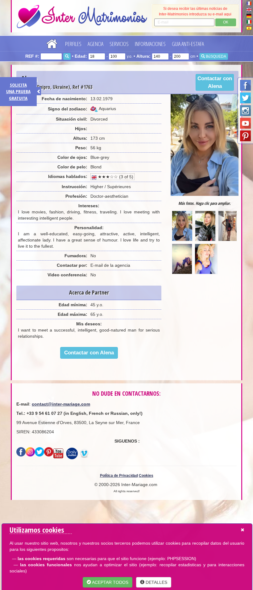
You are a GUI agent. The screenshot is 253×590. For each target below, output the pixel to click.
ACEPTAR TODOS (109, 582)
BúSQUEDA (215, 56)
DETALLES (155, 582)
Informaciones (150, 43)
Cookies (146, 475)
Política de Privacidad (119, 475)
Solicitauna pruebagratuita (18, 91)
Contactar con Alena (214, 82)
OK (225, 22)
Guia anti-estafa (188, 43)
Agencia (95, 43)
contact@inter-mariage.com (61, 404)
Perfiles (73, 43)
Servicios (119, 43)
